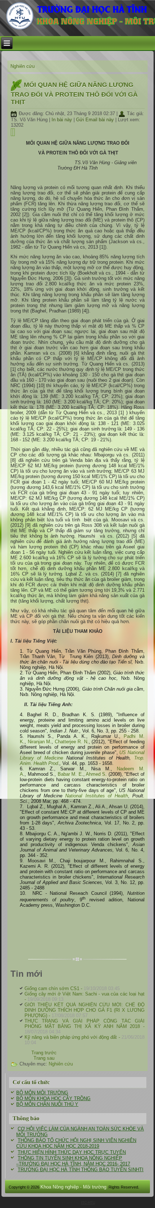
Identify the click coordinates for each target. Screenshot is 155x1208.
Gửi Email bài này (95, 119)
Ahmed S (95, 774)
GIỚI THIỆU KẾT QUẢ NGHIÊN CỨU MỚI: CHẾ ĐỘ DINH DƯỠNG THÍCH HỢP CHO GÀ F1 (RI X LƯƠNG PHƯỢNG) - (84, 1010)
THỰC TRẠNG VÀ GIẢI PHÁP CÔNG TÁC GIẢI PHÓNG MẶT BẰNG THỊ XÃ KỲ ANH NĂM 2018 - (84, 1026)
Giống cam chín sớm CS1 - (72, 988)
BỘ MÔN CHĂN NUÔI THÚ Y (47, 1104)
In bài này (63, 119)
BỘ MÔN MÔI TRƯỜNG (42, 1092)
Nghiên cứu (22, 66)
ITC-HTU (88, 1202)
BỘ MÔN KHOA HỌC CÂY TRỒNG (53, 1098)
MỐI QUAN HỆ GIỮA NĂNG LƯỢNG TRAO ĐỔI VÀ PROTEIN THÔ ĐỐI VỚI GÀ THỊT (74, 93)
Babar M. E (70, 774)
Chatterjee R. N (71, 741)
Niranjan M (39, 741)
